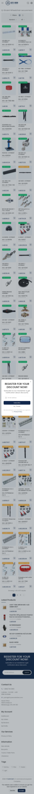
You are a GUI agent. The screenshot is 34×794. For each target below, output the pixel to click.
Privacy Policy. (18, 412)
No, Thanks (17, 406)
